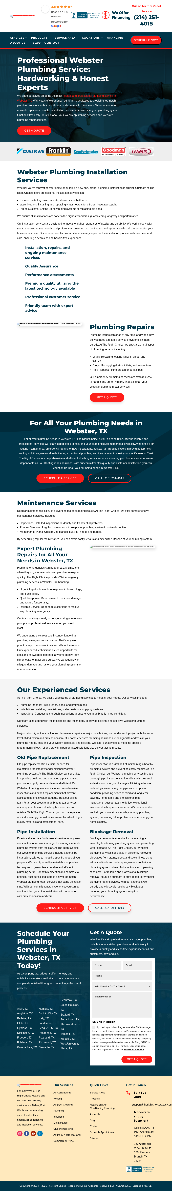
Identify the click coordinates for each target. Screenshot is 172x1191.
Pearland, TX (47, 1037)
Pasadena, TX (47, 1032)
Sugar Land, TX (69, 1019)
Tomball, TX (67, 1033)
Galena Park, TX (27, 1047)
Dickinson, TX (25, 1032)
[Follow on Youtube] (33, 1133)
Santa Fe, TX (47, 1047)
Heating (57, 1098)
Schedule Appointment (102, 1132)
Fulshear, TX (24, 1042)
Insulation (58, 1116)
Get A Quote (34, 130)
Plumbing (58, 1110)
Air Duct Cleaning (63, 1104)
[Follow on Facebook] (26, 1133)
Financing (115, 38)
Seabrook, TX (68, 1000)
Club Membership (63, 1128)
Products (39, 38)
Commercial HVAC (63, 1140)
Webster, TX (67, 1038)
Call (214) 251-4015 (109, 478)
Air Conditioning (62, 1092)
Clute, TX (22, 1023)
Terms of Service (134, 1049)
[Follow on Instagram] (20, 1133)
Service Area (65, 38)
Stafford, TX (67, 1014)
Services (17, 38)
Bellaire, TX (24, 1018)
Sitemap (94, 1138)
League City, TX (48, 1028)
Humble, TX (46, 1008)
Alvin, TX (22, 1008)
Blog (36, 43)
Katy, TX (44, 1018)
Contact (51, 43)
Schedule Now (146, 40)
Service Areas (97, 1092)
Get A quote (137, 1059)
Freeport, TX (24, 1037)
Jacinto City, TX (48, 1013)
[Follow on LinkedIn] (40, 1133)
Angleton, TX (25, 1013)
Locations (91, 38)
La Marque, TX (47, 1023)
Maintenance (60, 1122)
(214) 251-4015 (146, 20)
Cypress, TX (24, 1028)
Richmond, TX (47, 1042)
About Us (17, 43)
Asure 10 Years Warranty (67, 1134)
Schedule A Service (60, 478)
